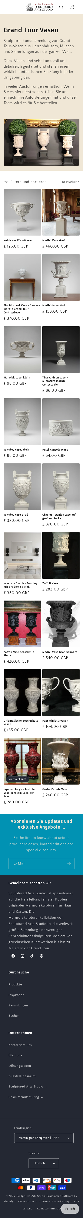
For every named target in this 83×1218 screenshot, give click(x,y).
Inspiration (16, 995)
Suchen (14, 1016)
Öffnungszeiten (20, 1066)
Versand (28, 1208)
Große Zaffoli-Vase (54, 789)
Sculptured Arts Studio (31, 1196)
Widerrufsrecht (27, 1201)
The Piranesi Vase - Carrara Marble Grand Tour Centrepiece (22, 309)
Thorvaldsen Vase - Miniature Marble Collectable (55, 381)
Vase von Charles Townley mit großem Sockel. (20, 585)
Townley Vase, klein (17, 449)
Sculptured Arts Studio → (28, 1086)
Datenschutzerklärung (55, 1201)
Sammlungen (18, 1005)
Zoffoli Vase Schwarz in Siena (19, 653)
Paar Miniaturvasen (55, 720)
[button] (9, 7)
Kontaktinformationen (51, 1208)
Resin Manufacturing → (26, 1097)
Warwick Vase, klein (17, 377)
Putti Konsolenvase (55, 449)
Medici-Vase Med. (54, 305)
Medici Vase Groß (54, 240)
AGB (76, 1201)
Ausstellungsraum (22, 1076)
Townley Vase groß (16, 514)
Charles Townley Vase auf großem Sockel (59, 516)
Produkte (15, 984)
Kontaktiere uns (20, 1045)
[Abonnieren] (69, 863)
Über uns (15, 1055)
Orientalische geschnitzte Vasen (21, 722)
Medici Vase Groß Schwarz (59, 652)
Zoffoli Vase (50, 583)
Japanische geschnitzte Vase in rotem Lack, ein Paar (19, 793)
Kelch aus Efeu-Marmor (19, 240)
